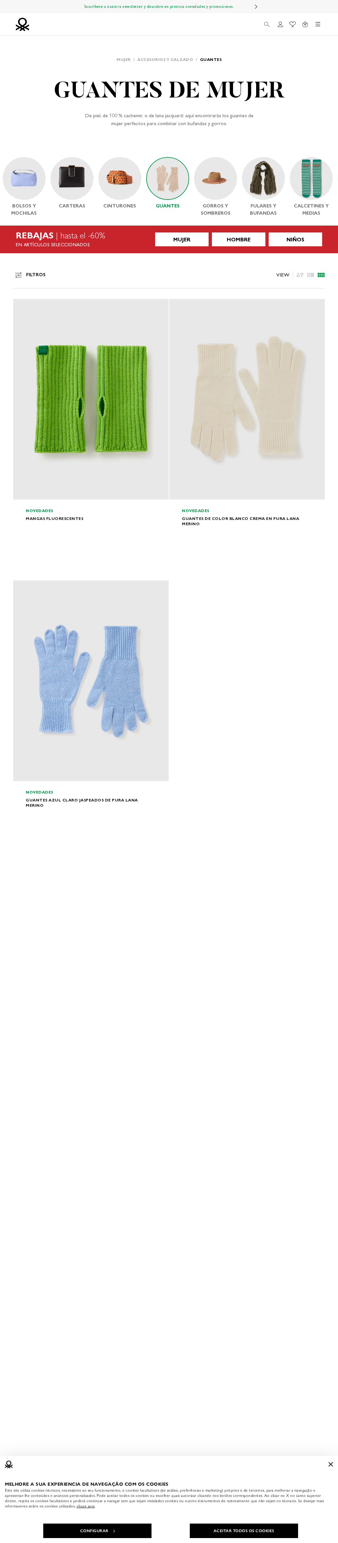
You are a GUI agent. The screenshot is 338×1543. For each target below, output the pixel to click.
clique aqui (86, 1506)
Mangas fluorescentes (54, 518)
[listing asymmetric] (300, 275)
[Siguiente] (256, 6)
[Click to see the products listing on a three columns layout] (321, 275)
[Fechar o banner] (330, 1464)
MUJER (181, 239)
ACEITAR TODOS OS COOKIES (244, 1531)
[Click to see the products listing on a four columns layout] (310, 275)
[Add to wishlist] (24, 307)
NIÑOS (295, 239)
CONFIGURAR (94, 1531)
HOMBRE (239, 239)
